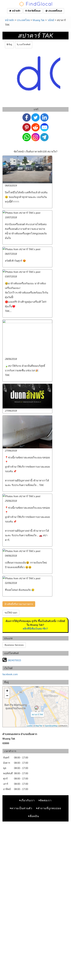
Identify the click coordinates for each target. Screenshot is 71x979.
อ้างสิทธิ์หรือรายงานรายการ (19, 604)
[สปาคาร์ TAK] (36, 708)
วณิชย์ (50, 20)
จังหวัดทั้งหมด (33, 11)
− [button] (7, 696)
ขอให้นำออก (11, 612)
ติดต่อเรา (46, 800)
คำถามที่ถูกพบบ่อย (49, 808)
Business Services (14, 645)
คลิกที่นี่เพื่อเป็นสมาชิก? (35, 628)
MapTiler (39, 725)
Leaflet (29, 725)
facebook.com (10, 674)
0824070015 (14, 660)
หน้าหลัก (15, 11)
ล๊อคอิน (34, 816)
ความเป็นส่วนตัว (21, 808)
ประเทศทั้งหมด (54, 11)
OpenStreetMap (51, 725)
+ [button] (7, 691)
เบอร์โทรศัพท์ (24, 44)
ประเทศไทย (23, 20)
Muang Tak (39, 20)
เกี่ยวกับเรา (28, 800)
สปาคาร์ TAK (37, 714)
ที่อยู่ (10, 44)
